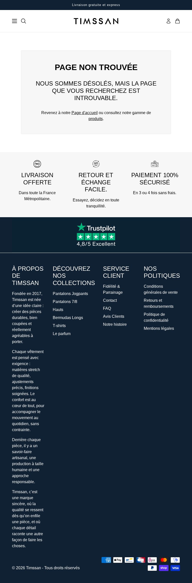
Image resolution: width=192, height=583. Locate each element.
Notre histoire (115, 324)
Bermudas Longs (68, 318)
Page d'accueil (85, 113)
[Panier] (177, 21)
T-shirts (59, 326)
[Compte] (168, 21)
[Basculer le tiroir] (14, 21)
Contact (110, 300)
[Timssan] (96, 21)
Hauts (58, 310)
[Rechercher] (23, 21)
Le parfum (61, 334)
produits (95, 119)
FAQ (107, 308)
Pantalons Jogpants (70, 294)
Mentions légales (159, 328)
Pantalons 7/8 (65, 302)
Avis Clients (113, 316)
